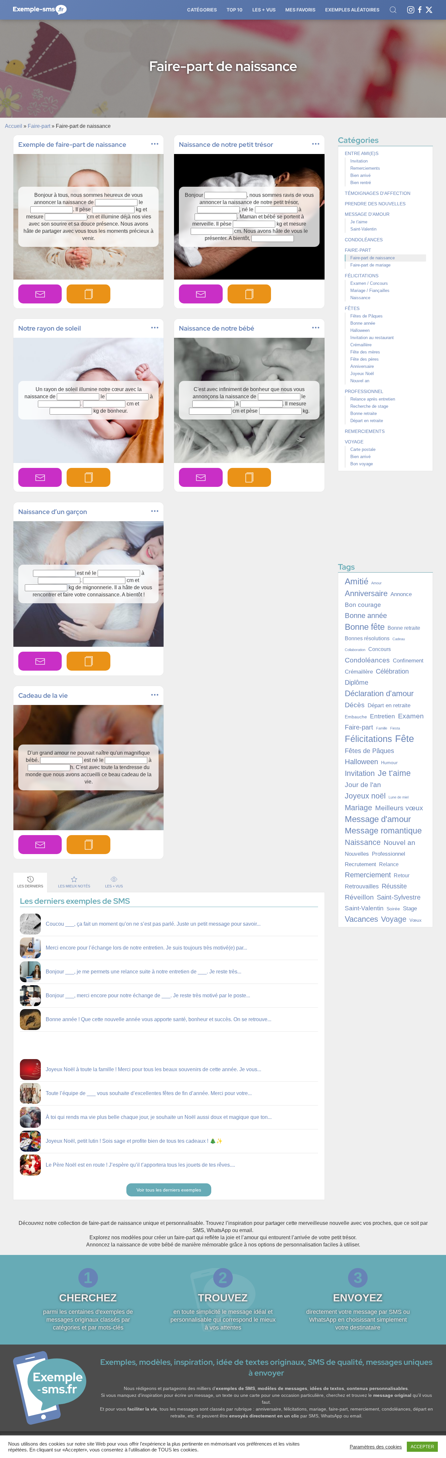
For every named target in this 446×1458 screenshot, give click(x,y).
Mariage (358, 807)
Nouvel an (359, 380)
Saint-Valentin (363, 229)
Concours (379, 649)
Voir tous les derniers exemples (168, 1189)
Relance (389, 864)
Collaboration (355, 650)
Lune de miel (398, 797)
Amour (376, 583)
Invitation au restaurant (372, 337)
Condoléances (364, 239)
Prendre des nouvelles (375, 203)
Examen (411, 716)
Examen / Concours (369, 283)
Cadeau (398, 639)
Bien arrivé (360, 175)
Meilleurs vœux (399, 808)
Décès (355, 705)
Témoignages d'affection (377, 193)
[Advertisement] (250, 561)
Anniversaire (362, 366)
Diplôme (356, 682)
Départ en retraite (366, 420)
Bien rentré (360, 182)
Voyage (354, 441)
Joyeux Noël (362, 373)
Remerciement (368, 875)
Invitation (359, 161)
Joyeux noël (365, 795)
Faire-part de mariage (370, 265)
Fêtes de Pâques (366, 316)
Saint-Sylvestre (399, 897)
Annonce (401, 594)
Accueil (13, 126)
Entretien (382, 716)
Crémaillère (361, 344)
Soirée (393, 908)
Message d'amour (367, 214)
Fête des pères (364, 359)
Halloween (360, 330)
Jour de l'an (363, 784)
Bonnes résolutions (367, 638)
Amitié (356, 581)
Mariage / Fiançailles (370, 290)
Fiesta (395, 728)
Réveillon (359, 897)
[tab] (30, 882)
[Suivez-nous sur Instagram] (411, 9)
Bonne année (362, 323)
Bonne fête (365, 626)
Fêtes (352, 308)
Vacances (361, 919)
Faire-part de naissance (372, 257)
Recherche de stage (369, 406)
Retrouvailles (362, 886)
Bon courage (363, 604)
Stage (410, 908)
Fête (404, 738)
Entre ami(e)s (361, 153)
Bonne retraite (363, 413)
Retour (401, 875)
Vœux (415, 920)
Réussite (394, 886)
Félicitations (361, 275)
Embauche (356, 716)
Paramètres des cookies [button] (376, 1446)
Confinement (408, 660)
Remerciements (365, 168)
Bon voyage (361, 463)
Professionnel (364, 391)
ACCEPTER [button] (422, 1446)
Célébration (392, 671)
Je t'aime (358, 221)
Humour (389, 762)
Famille (381, 728)
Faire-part (39, 126)
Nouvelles (357, 853)
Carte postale (362, 449)
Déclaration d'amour (379, 693)
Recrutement (360, 864)
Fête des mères (365, 352)
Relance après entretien (372, 399)
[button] (202, 10)
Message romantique (383, 830)
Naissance (360, 297)
